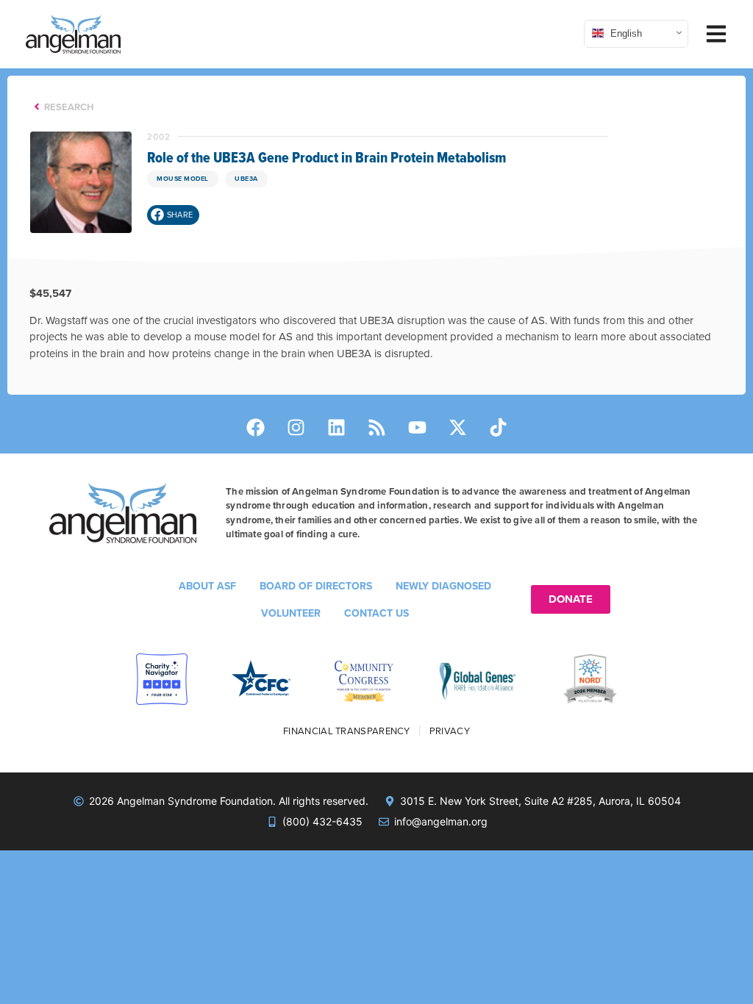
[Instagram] (295, 427)
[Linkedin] (336, 427)
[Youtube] (417, 427)
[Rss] (376, 427)
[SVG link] (73, 34)
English (624, 32)
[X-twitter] (457, 427)
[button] (173, 215)
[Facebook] (255, 427)
